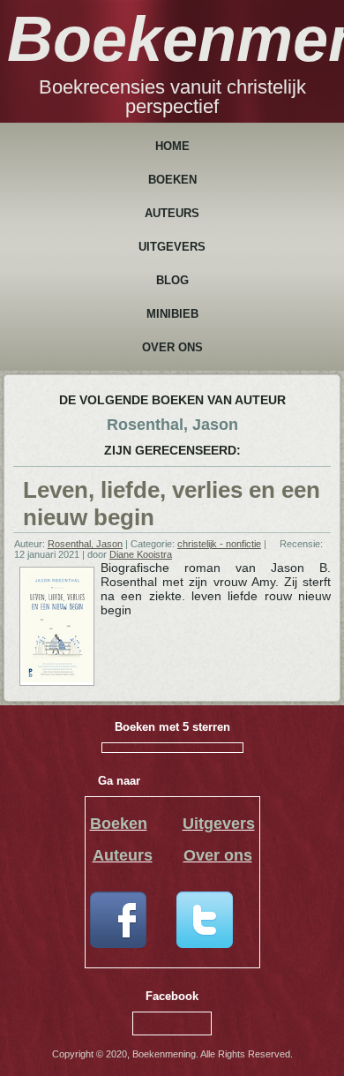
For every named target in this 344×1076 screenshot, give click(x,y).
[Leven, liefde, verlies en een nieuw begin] (57, 678)
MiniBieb (172, 313)
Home (172, 146)
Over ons (172, 347)
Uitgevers (172, 246)
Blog (172, 280)
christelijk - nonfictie (219, 543)
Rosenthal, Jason (85, 543)
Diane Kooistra (140, 554)
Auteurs (172, 213)
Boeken (172, 179)
